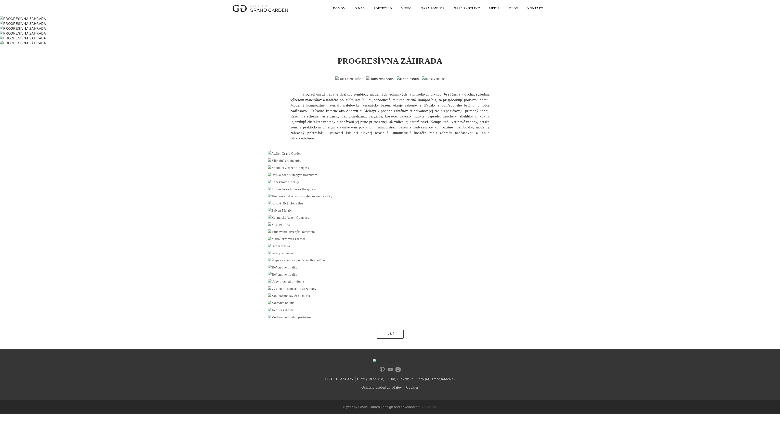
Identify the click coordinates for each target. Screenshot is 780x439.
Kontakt (535, 8)
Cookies (412, 387)
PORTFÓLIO (383, 8)
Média (494, 8)
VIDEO (406, 8)
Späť (390, 334)
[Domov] (260, 7)
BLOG (513, 8)
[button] (284, 153)
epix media (429, 407)
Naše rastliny (467, 8)
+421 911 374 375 (339, 379)
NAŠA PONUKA (433, 8)
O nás (360, 8)
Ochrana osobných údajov (381, 387)
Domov (339, 8)
